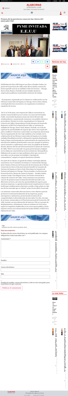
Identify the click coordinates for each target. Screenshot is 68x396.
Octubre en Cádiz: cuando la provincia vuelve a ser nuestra (56, 342)
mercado (9, 227)
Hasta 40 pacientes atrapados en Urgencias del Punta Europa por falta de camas (65, 191)
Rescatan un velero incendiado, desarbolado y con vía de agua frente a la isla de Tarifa (54, 86)
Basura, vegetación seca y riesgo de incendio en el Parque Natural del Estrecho (56, 129)
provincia (20, 227)
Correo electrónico (7, 267)
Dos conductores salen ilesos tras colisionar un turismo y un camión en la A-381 (56, 192)
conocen (15, 227)
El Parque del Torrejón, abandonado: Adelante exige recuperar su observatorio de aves (56, 251)
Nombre (4, 260)
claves (25, 227)
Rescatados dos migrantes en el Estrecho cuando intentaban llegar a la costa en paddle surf (65, 350)
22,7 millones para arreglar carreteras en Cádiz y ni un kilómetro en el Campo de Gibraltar (65, 132)
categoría (4, 227)
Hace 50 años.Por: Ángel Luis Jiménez (54, 308)
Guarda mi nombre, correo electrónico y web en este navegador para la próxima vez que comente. (25, 283)
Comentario (6, 239)
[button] (2, 13)
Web (2, 274)
